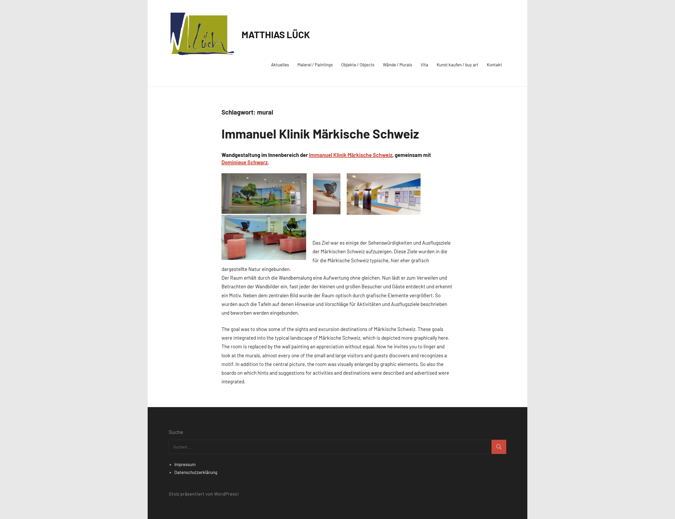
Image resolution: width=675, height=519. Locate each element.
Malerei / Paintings (315, 64)
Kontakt (494, 64)
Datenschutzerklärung (195, 472)
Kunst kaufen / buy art (457, 64)
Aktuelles (280, 64)
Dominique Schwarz (244, 162)
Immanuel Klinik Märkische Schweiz (320, 133)
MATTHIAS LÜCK (276, 34)
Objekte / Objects (357, 64)
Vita (424, 64)
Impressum (185, 464)
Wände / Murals (397, 64)
